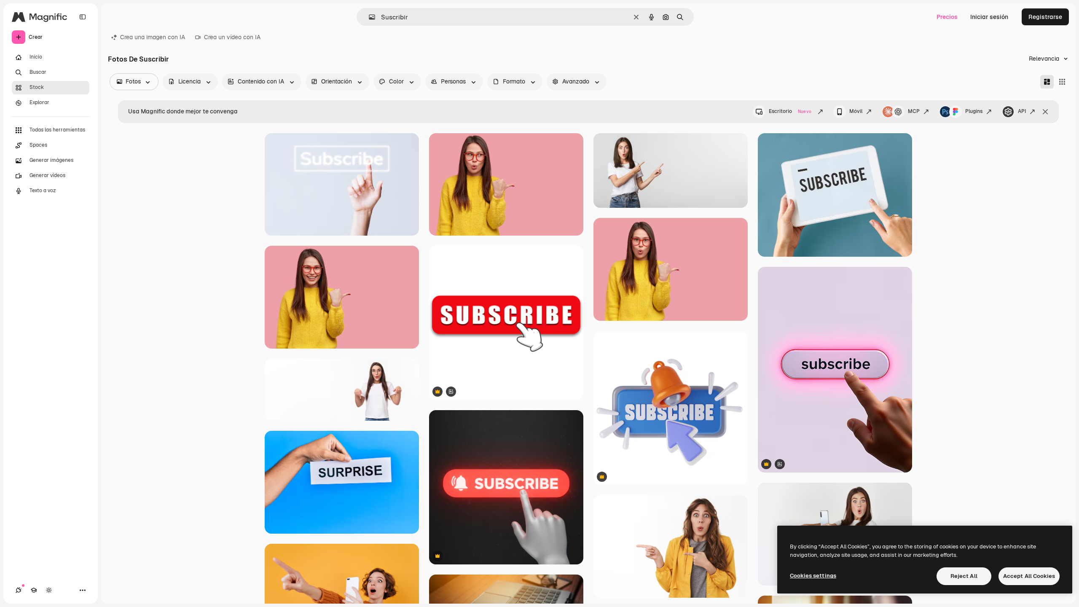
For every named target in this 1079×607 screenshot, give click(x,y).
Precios (947, 17)
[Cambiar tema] (49, 590)
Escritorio (790, 111)
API (1022, 111)
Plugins (973, 111)
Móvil (855, 111)
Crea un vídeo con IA (232, 37)
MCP (914, 111)
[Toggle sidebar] (82, 17)
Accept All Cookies (1029, 576)
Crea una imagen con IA (152, 37)
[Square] (1062, 82)
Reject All (963, 576)
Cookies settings (813, 575)
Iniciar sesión (989, 17)
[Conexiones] (18, 590)
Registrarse (1045, 17)
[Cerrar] (1045, 111)
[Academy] (33, 590)
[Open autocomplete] (368, 17)
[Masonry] (1047, 82)
